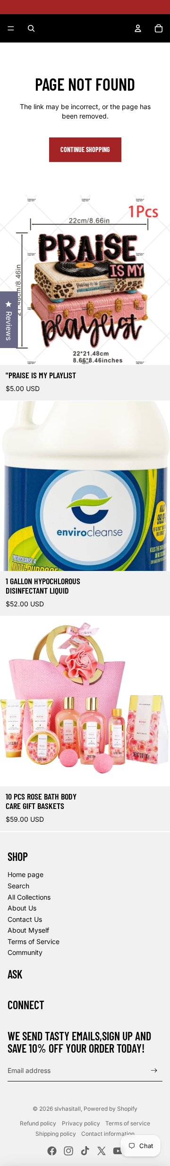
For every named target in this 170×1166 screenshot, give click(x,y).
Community (25, 952)
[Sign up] (154, 1071)
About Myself (28, 930)
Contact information (108, 1133)
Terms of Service (34, 941)
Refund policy (38, 1123)
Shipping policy (55, 1133)
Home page (25, 874)
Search (18, 886)
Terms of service (127, 1123)
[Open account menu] (138, 28)
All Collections (29, 897)
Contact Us (25, 919)
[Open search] (31, 28)
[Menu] (11, 28)
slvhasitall (67, 1108)
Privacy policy (81, 1123)
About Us (22, 908)
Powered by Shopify (110, 1108)
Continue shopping (85, 149)
